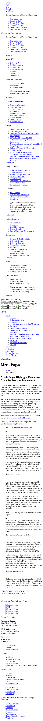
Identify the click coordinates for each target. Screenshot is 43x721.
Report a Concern (12, 710)
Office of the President (18, 83)
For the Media (11, 355)
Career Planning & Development (22, 231)
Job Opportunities (12, 684)
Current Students (16, 19)
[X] (24, 607)
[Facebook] (24, 605)
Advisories (9, 708)
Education (13, 332)
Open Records (11, 714)
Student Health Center (18, 245)
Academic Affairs (16, 107)
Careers (13, 73)
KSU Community (16, 65)
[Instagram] (24, 611)
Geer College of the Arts (19, 132)
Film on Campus (12, 353)
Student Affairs (15, 223)
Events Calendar (16, 229)
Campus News (11, 661)
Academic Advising (17, 122)
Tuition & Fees (15, 179)
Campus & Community (18, 328)
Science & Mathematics (18, 343)
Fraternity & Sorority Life (19, 255)
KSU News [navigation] (5, 312)
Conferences (14, 75)
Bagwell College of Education (21, 138)
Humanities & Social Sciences (21, 339)
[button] (17, 301)
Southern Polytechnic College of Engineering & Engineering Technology (24, 155)
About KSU (10, 55)
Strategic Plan (15, 67)
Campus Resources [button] (13, 15)
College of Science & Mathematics (22, 148)
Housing (9, 675)
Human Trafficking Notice (15, 716)
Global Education (16, 109)
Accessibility (10, 694)
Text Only (9, 718)
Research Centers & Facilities (20, 269)
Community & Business (18, 27)
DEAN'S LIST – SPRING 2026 (13, 593)
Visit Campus (15, 193)
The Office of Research (18, 265)
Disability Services (17, 227)
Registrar (9, 681)
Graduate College (16, 150)
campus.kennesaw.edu (18, 29)
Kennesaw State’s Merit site (20, 418)
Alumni (13, 71)
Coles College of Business (19, 129)
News (8, 316)
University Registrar (17, 183)
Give (7, 7)
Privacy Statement (12, 704)
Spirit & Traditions (17, 251)
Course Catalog (15, 120)
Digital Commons (16, 281)
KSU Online (14, 111)
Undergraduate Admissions (20, 170)
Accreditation (10, 706)
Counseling (14, 225)
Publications (10, 349)
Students (13, 345)
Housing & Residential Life (20, 239)
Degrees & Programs (17, 105)
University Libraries (17, 118)
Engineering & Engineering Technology (24, 334)
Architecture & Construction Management (25, 324)
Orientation (14, 199)
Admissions (10, 163)
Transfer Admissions (17, 177)
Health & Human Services (19, 336)
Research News (15, 279)
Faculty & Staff (15, 21)
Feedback (9, 712)
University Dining (16, 241)
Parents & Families (17, 23)
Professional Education (18, 185)
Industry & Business (17, 267)
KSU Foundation (16, 87)
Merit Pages (10, 351)
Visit (7, 5)
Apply (8, 3)
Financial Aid (10, 677)
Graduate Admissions (18, 172)
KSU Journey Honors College (21, 152)
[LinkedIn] (24, 609)
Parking (8, 647)
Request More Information (19, 195)
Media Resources (12, 649)
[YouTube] (24, 613)
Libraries (9, 673)
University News (16, 63)
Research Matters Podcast (19, 283)
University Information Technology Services (22, 665)
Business (13, 326)
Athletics (9, 295)
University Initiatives (17, 69)
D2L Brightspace (12, 663)
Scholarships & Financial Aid (20, 181)
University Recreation (18, 243)
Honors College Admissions (20, 175)
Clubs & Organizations (18, 249)
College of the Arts (17, 320)
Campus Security (12, 687)
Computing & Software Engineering (23, 330)
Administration (15, 85)
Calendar (9, 9)
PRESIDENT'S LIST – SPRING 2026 (15, 591)
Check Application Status (19, 197)
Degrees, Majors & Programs (16, 679)
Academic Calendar (17, 115)
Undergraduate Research (19, 272)
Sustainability (10, 692)
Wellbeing (13, 247)
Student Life (10, 215)
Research (9, 257)
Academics (10, 97)
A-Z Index (9, 11)
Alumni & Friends (16, 25)
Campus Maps (11, 645)
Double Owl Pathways (18, 113)
